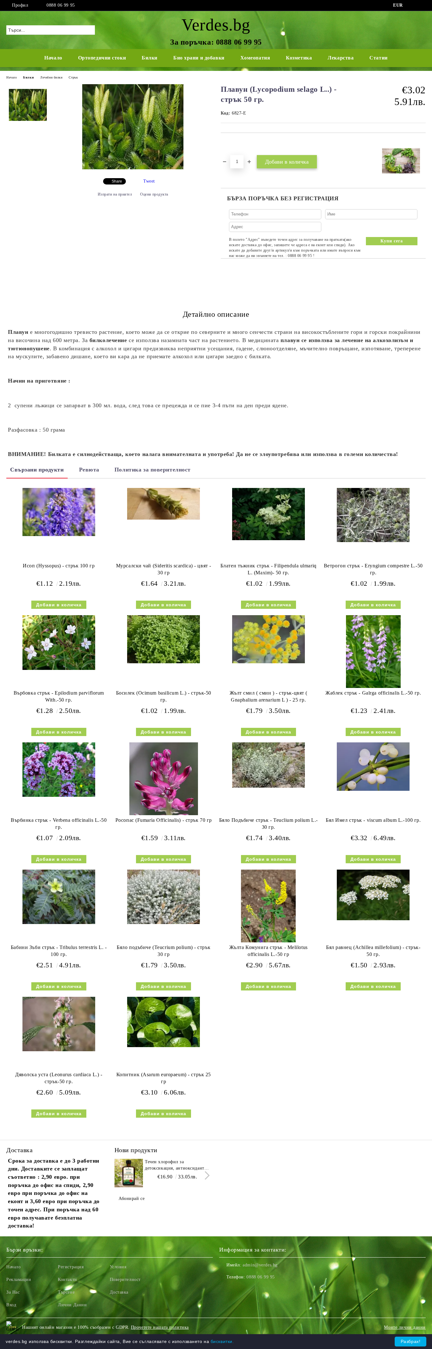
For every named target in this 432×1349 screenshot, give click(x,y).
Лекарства (341, 57)
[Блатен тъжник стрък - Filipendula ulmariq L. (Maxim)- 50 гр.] (268, 514)
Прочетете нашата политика (160, 1327)
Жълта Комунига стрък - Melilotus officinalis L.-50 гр (268, 951)
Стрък (73, 77)
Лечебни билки (51, 77)
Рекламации (18, 1279)
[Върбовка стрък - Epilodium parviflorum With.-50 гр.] (58, 642)
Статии (378, 57)
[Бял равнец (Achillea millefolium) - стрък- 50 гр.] (373, 895)
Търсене (66, 1292)
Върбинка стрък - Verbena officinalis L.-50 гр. (59, 823)
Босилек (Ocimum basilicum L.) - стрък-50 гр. (163, 696)
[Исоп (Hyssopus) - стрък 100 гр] (58, 512)
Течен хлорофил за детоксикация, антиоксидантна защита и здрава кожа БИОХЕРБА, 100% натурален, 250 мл (177, 1165)
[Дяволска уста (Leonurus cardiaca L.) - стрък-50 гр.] (58, 1024)
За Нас (13, 1292)
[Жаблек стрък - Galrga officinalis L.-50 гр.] (373, 651)
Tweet (149, 181)
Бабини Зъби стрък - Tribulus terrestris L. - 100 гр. (59, 951)
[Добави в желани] (233, 143)
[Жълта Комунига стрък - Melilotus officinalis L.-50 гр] (268, 906)
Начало (53, 57)
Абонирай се (132, 1198)
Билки (149, 57)
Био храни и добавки (199, 57)
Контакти (67, 1279)
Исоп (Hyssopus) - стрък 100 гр (59, 565)
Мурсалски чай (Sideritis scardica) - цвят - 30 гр (163, 569)
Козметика (299, 57)
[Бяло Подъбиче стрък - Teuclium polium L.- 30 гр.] (268, 765)
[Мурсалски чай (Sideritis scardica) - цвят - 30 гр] (163, 504)
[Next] (205, 1175)
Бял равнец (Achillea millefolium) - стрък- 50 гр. (373, 951)
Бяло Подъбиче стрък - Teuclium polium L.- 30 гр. (268, 823)
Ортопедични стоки (102, 57)
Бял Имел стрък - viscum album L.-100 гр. (373, 820)
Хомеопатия (255, 57)
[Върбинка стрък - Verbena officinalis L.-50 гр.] (58, 769)
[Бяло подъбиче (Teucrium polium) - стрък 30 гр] (163, 897)
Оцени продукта (154, 194)
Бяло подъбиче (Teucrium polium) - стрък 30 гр (163, 951)
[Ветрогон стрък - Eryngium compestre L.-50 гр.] (373, 515)
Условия (118, 1267)
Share (117, 181)
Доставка (119, 1292)
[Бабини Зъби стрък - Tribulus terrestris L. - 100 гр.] (58, 897)
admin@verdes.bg (260, 1265)
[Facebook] (412, 5)
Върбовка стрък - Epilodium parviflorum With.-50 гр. (59, 696)
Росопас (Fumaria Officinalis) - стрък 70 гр (163, 820)
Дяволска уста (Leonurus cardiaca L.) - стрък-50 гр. (58, 1078)
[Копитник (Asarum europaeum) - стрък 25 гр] (163, 1022)
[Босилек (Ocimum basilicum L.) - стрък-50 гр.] (163, 639)
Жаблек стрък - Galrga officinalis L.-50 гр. (373, 693)
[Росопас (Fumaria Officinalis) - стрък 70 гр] (163, 778)
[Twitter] (422, 5)
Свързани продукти (37, 469)
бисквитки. (222, 1341)
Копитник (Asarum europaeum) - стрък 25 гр (163, 1078)
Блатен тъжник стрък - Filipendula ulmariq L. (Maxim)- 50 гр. (268, 569)
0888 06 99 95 (60, 5)
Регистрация (70, 1267)
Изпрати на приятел (115, 194)
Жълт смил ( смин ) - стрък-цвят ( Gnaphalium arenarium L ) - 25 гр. (268, 696)
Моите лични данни (405, 1327)
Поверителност (125, 1279)
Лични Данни (72, 1304)
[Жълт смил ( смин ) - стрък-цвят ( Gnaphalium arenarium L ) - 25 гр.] (268, 639)
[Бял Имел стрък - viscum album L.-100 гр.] (373, 766)
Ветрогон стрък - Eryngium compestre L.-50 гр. (373, 569)
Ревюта (89, 469)
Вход (11, 1304)
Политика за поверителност (152, 469)
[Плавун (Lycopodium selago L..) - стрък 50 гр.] (132, 168)
